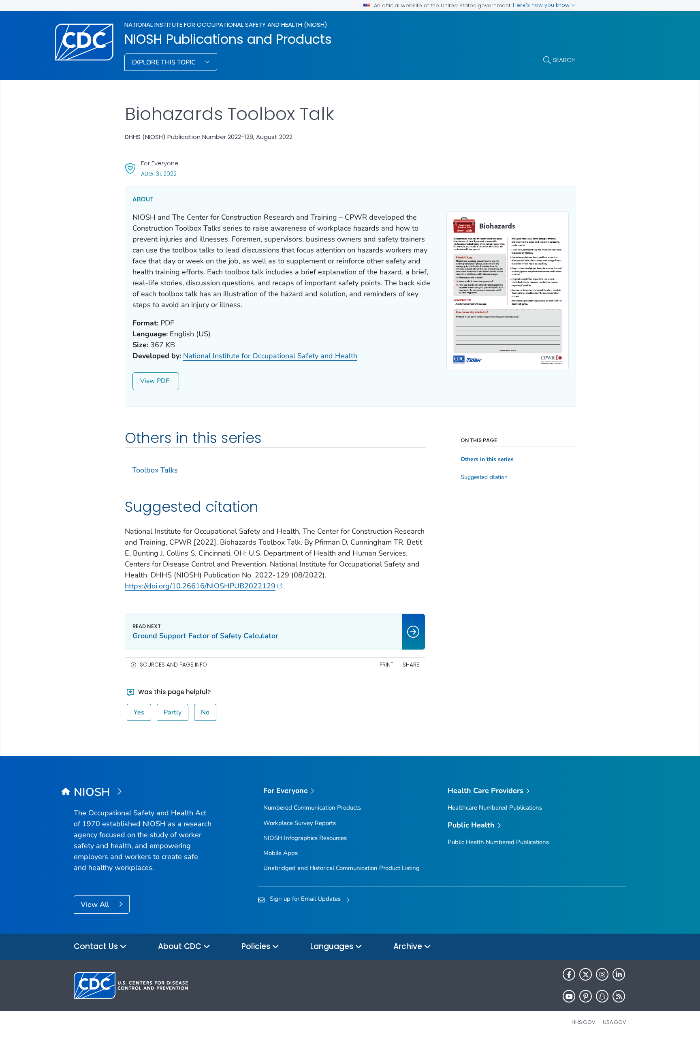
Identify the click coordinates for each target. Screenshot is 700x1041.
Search (564, 60)
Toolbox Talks (155, 470)
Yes (139, 712)
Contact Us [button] (97, 946)
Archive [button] (408, 946)
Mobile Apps (280, 853)
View (147, 380)
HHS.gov (583, 1022)
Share (411, 665)
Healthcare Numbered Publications (495, 808)
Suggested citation (484, 477)
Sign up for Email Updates (305, 899)
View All (96, 904)
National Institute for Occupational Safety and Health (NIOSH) (225, 24)
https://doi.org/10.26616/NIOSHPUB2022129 (200, 586)
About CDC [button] (180, 946)
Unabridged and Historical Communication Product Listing (341, 868)
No (205, 712)
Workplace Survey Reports (299, 823)
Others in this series (487, 459)
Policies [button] (256, 946)
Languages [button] (332, 946)
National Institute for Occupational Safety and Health (270, 356)
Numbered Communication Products (312, 808)
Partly (172, 712)
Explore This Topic (164, 62)
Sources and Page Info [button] (173, 665)
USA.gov (614, 1022)
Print (386, 665)
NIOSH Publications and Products (228, 39)
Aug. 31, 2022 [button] (159, 173)
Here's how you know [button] (542, 5)
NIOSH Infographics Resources (305, 838)
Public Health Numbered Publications (498, 842)
